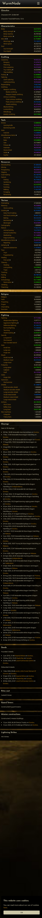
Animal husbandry (10, 233)
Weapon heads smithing (14, 94)
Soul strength (8, 49)
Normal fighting (9, 328)
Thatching (4, 287)
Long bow (7, 409)
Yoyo (5, 252)
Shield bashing (9, 333)
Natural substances (10, 247)
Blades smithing (11, 92)
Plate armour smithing (13, 102)
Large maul (7, 362)
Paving (3, 275)
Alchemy (4, 245)
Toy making (8, 70)
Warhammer (8, 382)
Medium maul (8, 360)
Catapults (7, 414)
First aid (6, 260)
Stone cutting (8, 208)
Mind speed (8, 44)
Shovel (6, 138)
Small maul (7, 357)
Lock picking (8, 267)
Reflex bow (7, 407)
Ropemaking (5, 84)
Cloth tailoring (8, 79)
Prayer (3, 304)
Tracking (4, 272)
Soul (2, 46)
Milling (3, 277)
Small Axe (7, 347)
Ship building (8, 72)
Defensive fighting (10, 325)
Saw (5, 142)
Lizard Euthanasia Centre (24, 661)
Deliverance (7, 625)
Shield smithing (11, 104)
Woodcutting (5, 165)
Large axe (7, 350)
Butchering (7, 220)
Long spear (7, 367)
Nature (3, 177)
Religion (4, 297)
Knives (3, 123)
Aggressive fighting (10, 323)
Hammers (4, 380)
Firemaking (5, 203)
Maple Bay (20, 658)
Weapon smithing (10, 89)
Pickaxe (6, 145)
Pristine (37, 576)
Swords (3, 335)
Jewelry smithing (9, 114)
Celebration (9, 563)
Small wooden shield (11, 387)
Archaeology (5, 280)
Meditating (7, 235)
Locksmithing (8, 109)
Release (5, 444)
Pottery (3, 75)
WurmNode (11, 3)
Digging (4, 172)
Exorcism (4, 309)
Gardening (7, 182)
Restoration (8, 282)
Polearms (4, 365)
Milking (6, 189)
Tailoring (4, 77)
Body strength (9, 31)
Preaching (4, 302)
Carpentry (4, 60)
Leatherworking (9, 82)
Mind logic (7, 41)
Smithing (4, 87)
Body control (8, 36)
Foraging (7, 192)
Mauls (3, 355)
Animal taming (9, 230)
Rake (5, 140)
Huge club (7, 377)
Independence (17, 487)
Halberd (6, 370)
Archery (4, 402)
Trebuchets (7, 417)
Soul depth (7, 51)
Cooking (4, 210)
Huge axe (7, 352)
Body (3, 29)
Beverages (7, 223)
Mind (3, 39)
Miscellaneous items (8, 135)
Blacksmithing (8, 107)
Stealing (6, 265)
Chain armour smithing (14, 99)
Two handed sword (10, 343)
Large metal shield (10, 399)
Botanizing (7, 194)
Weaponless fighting (11, 320)
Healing (4, 257)
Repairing (7, 243)
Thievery (4, 262)
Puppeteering (8, 255)
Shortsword (8, 340)
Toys (2, 250)
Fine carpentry (9, 67)
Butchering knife (9, 128)
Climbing (4, 285)
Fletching (7, 65)
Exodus (36, 432)
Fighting (4, 318)
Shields (3, 385)
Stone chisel (8, 150)
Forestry (6, 184)
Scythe (6, 155)
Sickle (5, 152)
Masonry (4, 205)
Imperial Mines (20, 656)
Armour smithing (9, 97)
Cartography (5, 225)
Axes (2, 130)
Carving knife (8, 125)
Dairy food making (10, 213)
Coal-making (5, 175)
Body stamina (8, 34)
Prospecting (5, 170)
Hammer (7, 147)
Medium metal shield (11, 397)
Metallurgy (7, 112)
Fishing (6, 179)
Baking (6, 218)
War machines (6, 412)
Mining (3, 167)
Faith (3, 299)
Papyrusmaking (9, 238)
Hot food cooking (10, 215)
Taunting (7, 330)
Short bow (7, 404)
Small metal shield (10, 394)
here (5, 907)
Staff (5, 372)
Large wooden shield (11, 392)
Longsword (7, 338)
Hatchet (6, 133)
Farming (6, 187)
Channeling (5, 307)
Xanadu (34, 506)
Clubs (3, 375)
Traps (5, 270)
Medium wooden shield (12, 390)
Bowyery (7, 62)
